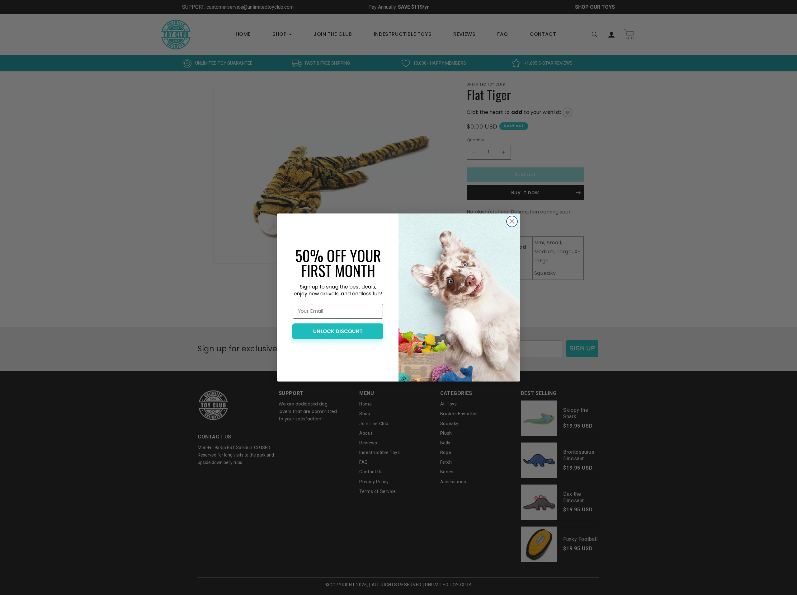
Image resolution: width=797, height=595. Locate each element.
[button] (337, 334)
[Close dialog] (512, 221)
